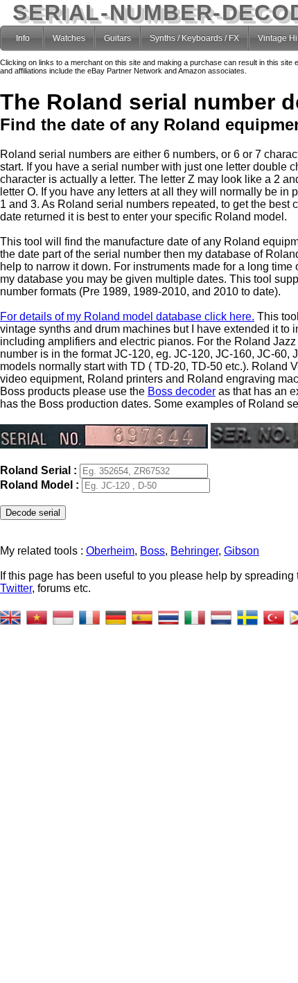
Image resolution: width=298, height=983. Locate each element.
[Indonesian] (63, 617)
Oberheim (110, 551)
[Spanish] (142, 617)
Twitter (16, 588)
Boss (152, 551)
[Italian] (194, 617)
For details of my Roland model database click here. (127, 316)
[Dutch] (221, 617)
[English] (10, 617)
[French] (89, 617)
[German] (115, 617)
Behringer (194, 551)
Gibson (241, 551)
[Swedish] (247, 617)
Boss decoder (182, 391)
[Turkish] (273, 617)
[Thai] (168, 617)
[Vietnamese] (36, 617)
